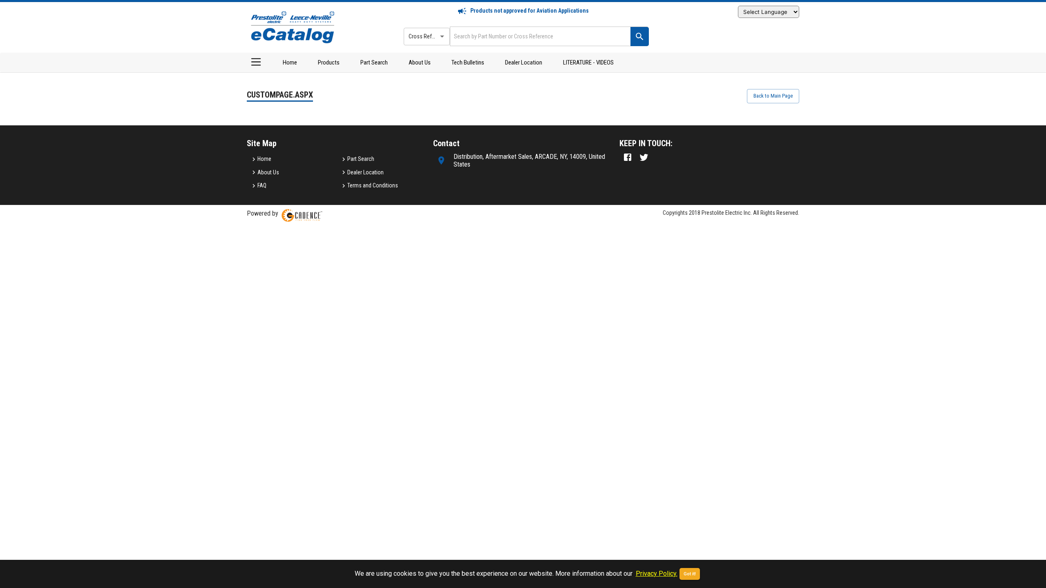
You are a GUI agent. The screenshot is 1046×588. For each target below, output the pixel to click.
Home (290, 62)
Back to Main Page (773, 96)
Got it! (690, 574)
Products (329, 62)
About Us (420, 62)
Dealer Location (523, 62)
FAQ (261, 185)
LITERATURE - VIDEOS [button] (588, 62)
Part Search (374, 62)
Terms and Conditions (372, 185)
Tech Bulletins (467, 62)
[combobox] (539, 36)
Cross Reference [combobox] (428, 36)
